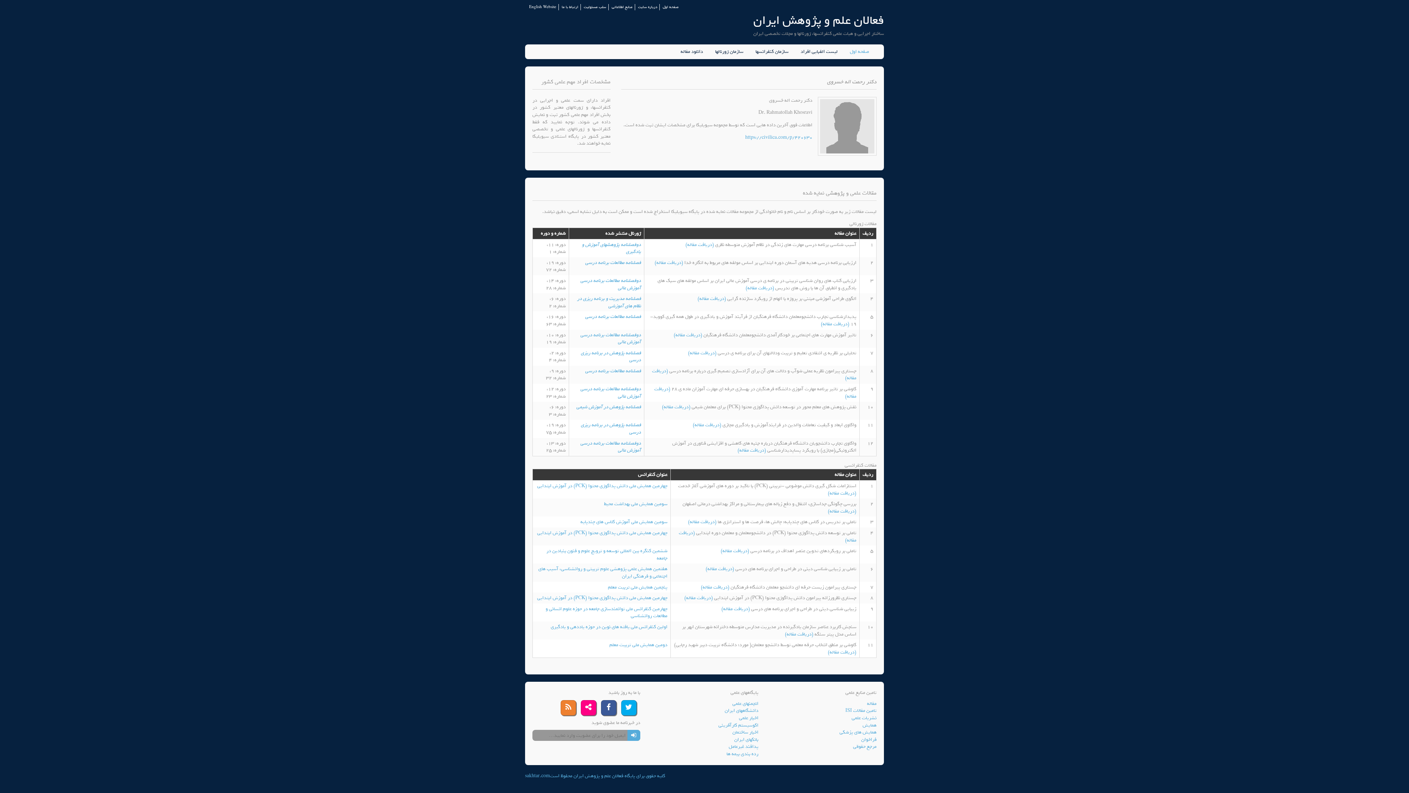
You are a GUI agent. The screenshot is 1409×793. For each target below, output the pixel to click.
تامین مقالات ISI (861, 710)
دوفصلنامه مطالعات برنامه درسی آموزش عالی (610, 284)
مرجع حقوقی (865, 746)
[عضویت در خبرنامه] (633, 735)
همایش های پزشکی (858, 732)
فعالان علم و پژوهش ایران (818, 20)
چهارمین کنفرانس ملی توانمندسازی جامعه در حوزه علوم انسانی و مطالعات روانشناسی (606, 612)
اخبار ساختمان (745, 732)
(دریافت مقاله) (700, 245)
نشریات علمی (864, 718)
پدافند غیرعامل (743, 746)
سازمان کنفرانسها (772, 51)
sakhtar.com (537, 776)
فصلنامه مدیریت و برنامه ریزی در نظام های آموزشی (609, 302)
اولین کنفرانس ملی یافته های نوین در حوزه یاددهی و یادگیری (609, 627)
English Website (542, 7)
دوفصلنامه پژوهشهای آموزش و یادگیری (611, 248)
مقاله (872, 703)
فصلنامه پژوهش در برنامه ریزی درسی (611, 356)
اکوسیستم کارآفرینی (738, 725)
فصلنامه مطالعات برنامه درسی (613, 263)
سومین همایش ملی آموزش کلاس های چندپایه (623, 522)
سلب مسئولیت (595, 7)
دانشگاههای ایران (741, 710)
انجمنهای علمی (745, 703)
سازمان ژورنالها (729, 51)
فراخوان (869, 739)
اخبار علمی (748, 718)
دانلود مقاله (692, 51)
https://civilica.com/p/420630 (778, 137)
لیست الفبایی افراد (819, 51)
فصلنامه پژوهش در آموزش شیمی (608, 407)
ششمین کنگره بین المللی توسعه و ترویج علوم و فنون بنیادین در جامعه (606, 554)
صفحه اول (670, 7)
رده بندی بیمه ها (742, 754)
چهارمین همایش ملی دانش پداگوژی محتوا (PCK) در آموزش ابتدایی (602, 486)
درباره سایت (647, 7)
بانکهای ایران (746, 739)
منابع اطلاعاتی (622, 7)
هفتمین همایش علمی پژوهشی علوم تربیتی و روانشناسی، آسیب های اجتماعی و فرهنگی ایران (602, 572)
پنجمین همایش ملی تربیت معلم (637, 587)
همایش (870, 725)
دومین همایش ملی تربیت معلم (638, 645)
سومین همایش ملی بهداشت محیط (635, 504)
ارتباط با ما (570, 7)
